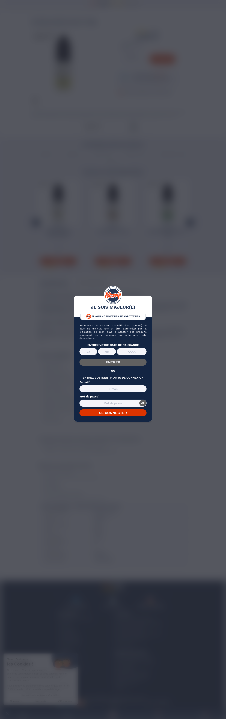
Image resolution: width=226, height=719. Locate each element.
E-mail (84, 382)
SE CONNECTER (113, 413)
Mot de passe (89, 396)
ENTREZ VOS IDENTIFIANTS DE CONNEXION (113, 377)
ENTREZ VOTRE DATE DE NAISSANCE (113, 345)
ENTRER (113, 362)
